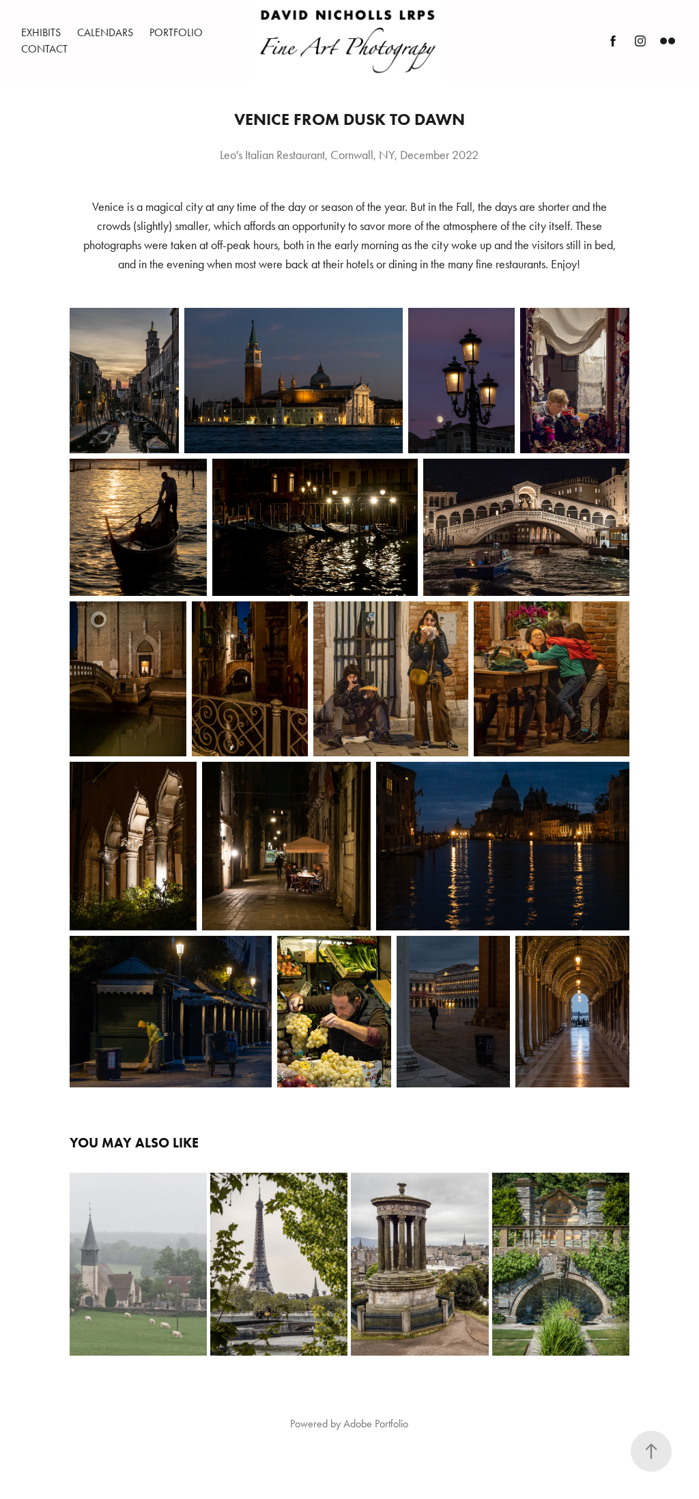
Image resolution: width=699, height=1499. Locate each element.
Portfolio (176, 32)
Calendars (105, 32)
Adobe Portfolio (375, 1423)
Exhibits (41, 32)
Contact (44, 48)
